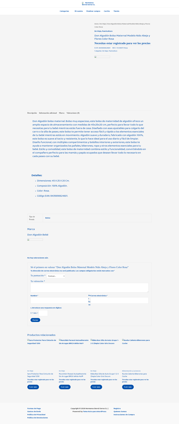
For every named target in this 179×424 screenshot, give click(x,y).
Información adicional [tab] (48, 113)
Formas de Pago (34, 408)
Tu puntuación (38, 275)
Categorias (64, 11)
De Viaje (103, 24)
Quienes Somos (120, 411)
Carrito (107, 11)
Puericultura (107, 31)
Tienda (116, 11)
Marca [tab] (61, 113)
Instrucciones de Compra (124, 414)
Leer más (33, 387)
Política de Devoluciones (37, 417)
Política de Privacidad (36, 414)
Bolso (47, 218)
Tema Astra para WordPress (94, 411)
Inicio (96, 24)
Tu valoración (38, 281)
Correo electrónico (99, 295)
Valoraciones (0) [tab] (73, 113)
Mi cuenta (79, 11)
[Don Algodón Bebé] (102, 63)
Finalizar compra (93, 11)
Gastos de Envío (34, 411)
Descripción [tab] (32, 113)
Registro (117, 408)
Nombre (34, 295)
